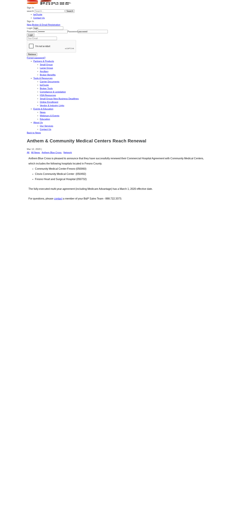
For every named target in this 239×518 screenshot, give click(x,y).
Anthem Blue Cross (51, 152)
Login (30, 28)
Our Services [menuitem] (46, 126)
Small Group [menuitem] (46, 64)
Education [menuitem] (45, 119)
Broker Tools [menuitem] (46, 88)
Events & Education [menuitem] (43, 109)
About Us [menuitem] (38, 122)
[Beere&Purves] (50, 4)
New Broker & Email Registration (43, 24)
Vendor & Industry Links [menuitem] (52, 105)
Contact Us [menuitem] (45, 129)
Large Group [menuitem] (46, 68)
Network (67, 152)
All (28, 152)
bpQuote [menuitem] (44, 85)
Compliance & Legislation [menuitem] (53, 91)
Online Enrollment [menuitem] (49, 102)
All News (35, 152)
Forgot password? (36, 57)
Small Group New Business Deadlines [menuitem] (59, 98)
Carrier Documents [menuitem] (49, 81)
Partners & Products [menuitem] (43, 61)
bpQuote (37, 14)
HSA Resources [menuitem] (48, 95)
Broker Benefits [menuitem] (48, 74)
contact (58, 198)
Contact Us (39, 18)
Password (32, 31)
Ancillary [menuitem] (44, 71)
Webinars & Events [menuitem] (49, 115)
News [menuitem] (43, 112)
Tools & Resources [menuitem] (43, 78)
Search (69, 11)
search (30, 11)
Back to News (34, 132)
